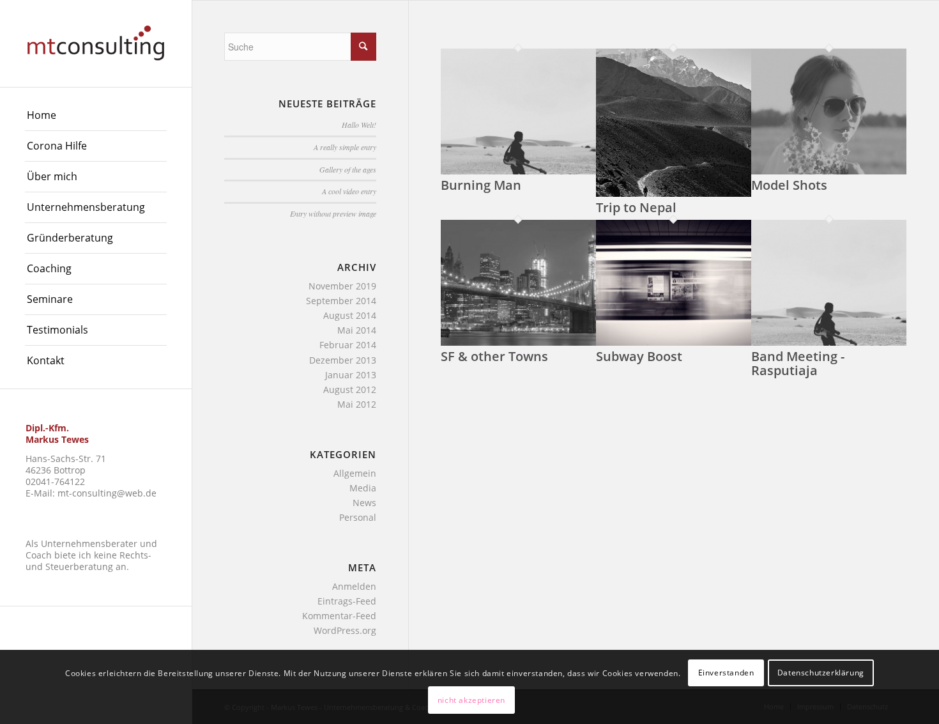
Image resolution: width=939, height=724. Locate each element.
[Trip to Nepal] (673, 193)
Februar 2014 (347, 345)
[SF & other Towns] (518, 342)
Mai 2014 (356, 330)
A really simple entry (345, 147)
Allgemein (354, 473)
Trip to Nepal (636, 207)
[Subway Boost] (673, 342)
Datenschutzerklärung (820, 673)
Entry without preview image (333, 213)
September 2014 (341, 301)
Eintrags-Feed (346, 601)
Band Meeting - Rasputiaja (797, 363)
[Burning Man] (518, 171)
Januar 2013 (350, 375)
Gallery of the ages (347, 169)
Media (362, 488)
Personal (357, 517)
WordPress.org (345, 630)
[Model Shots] (828, 171)
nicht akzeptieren (471, 700)
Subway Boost (639, 356)
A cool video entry (349, 191)
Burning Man (481, 185)
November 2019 (342, 286)
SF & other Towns (494, 356)
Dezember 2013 (342, 360)
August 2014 (349, 315)
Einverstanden (726, 673)
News (364, 503)
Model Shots (789, 185)
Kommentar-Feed (339, 616)
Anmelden (354, 586)
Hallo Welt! (359, 124)
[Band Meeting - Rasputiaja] (828, 342)
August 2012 (349, 389)
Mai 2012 (356, 404)
